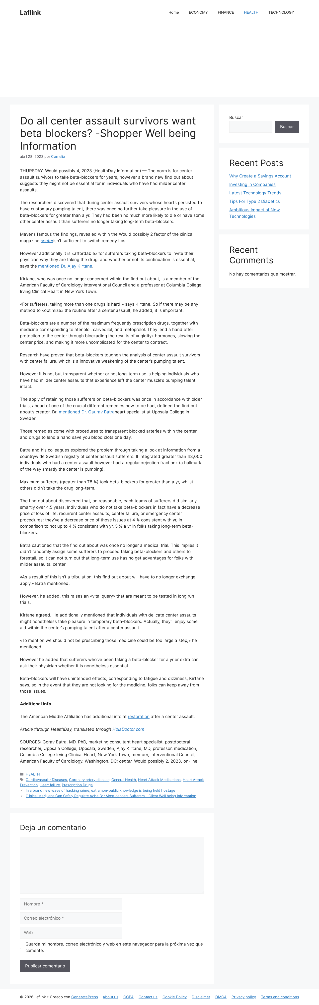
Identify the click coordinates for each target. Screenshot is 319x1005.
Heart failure (50, 785)
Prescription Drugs (77, 785)
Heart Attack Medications (159, 780)
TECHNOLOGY (281, 12)
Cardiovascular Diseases (46, 780)
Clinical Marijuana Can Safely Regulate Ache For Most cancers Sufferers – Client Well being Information (111, 796)
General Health (123, 780)
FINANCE (226, 12)
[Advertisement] (159, 62)
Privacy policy (244, 997)
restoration (139, 716)
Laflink (30, 12)
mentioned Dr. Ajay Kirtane (65, 266)
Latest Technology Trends (255, 192)
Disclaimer (201, 997)
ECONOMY (198, 12)
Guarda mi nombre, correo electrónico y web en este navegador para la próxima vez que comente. (114, 947)
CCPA (128, 997)
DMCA (221, 997)
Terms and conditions (280, 997)
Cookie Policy (174, 997)
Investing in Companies (252, 184)
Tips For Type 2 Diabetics (254, 201)
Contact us (148, 997)
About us (110, 997)
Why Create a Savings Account (260, 175)
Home (173, 12)
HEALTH (251, 12)
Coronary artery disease (89, 780)
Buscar (236, 117)
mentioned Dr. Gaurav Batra (87, 411)
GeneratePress (84, 997)
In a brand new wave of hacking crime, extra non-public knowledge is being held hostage (100, 790)
